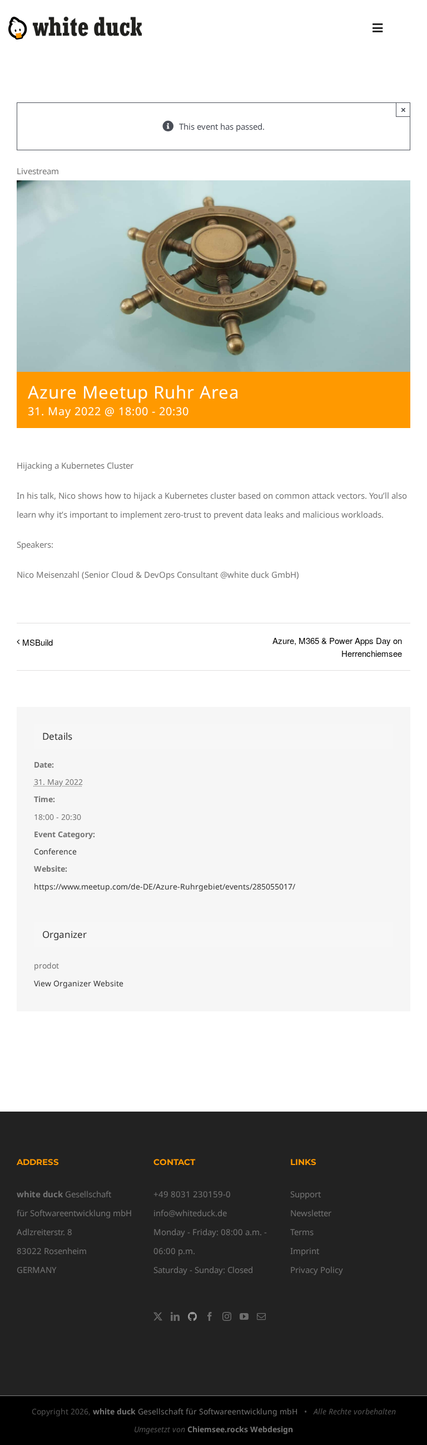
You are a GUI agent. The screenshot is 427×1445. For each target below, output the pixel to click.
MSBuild (37, 642)
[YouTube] (244, 1316)
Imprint (304, 1250)
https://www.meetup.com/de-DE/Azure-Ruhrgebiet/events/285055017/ (164, 886)
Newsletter (310, 1212)
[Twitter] (157, 1316)
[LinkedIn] (175, 1316)
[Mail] (261, 1316)
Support (305, 1194)
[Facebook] (209, 1316)
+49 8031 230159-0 (192, 1194)
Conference (55, 851)
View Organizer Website (78, 983)
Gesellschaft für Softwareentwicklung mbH (195, 1411)
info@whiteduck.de (190, 1212)
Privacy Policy (316, 1269)
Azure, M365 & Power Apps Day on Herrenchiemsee (337, 647)
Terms (302, 1231)
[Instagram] (226, 1316)
